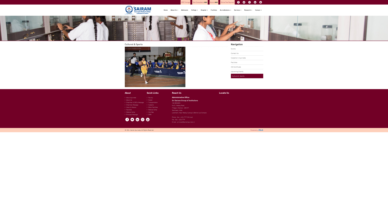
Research (247, 10)
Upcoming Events (237, 71)
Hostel (150, 100)
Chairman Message (132, 105)
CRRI (149, 114)
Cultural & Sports (238, 76)
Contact (258, 10)
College (194, 10)
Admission (184, 10)
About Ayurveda (131, 98)
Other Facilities (153, 107)
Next (182, 66)
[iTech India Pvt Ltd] (260, 130)
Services (237, 10)
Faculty (150, 98)
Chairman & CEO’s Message (135, 102)
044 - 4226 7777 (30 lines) (185, 117)
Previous (127, 66)
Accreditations (225, 10)
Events (233, 49)
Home (166, 10)
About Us (174, 10)
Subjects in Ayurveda (238, 58)
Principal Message (132, 114)
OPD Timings (185, 2)
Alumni (212, 2)
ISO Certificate (236, 67)
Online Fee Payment (227, 2)
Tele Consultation (198, 2)
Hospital (204, 10)
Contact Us (235, 53)
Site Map (151, 112)
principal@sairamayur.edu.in (186, 122)
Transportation (153, 102)
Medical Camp (130, 112)
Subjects (151, 105)
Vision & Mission (131, 107)
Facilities (214, 10)
